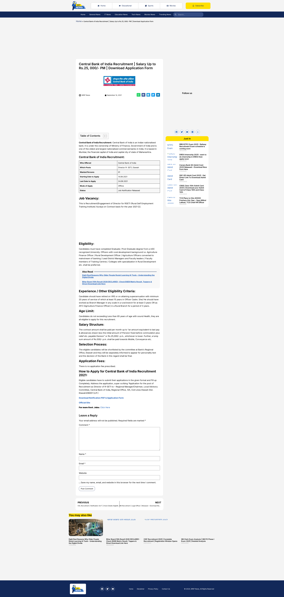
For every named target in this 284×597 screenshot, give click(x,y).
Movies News (149, 14)
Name (82, 454)
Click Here (105, 407)
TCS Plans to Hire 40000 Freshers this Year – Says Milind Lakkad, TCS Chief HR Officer (192, 200)
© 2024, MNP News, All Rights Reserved (199, 589)
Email (82, 464)
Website (83, 473)
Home (83, 14)
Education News (121, 14)
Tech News (136, 14)
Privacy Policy (153, 589)
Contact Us (166, 589)
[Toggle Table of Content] (103, 136)
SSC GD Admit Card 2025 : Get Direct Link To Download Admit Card (192, 177)
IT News (107, 14)
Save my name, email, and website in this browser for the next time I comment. (118, 483)
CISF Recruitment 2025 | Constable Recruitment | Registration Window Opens (160, 540)
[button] (138, 95)
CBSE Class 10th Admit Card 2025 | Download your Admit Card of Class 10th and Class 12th (191, 189)
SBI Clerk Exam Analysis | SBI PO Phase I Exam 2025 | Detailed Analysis (197, 540)
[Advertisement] (135, 39)
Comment (84, 425)
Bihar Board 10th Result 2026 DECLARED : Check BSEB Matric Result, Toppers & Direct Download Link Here (117, 283)
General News (94, 14)
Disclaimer (140, 589)
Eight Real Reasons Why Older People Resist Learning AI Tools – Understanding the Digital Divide (118, 276)
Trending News (165, 14)
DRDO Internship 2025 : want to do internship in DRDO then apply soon (192, 156)
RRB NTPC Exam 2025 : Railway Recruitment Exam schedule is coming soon (192, 146)
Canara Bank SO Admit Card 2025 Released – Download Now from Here (193, 167)
